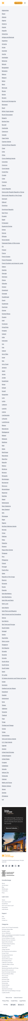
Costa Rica (5, 172)
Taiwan (4, 705)
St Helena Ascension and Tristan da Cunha (14, 678)
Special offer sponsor (7, 958)
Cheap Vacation (6, 949)
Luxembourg (5, 422)
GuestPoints (5, 903)
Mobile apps (5, 889)
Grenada (4, 293)
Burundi (4, 125)
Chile (3, 151)
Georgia (4, 273)
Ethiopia (4, 236)
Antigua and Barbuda (8, 37)
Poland (4, 563)
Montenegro (5, 479)
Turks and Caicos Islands (9, 739)
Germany (4, 277)
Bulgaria (4, 118)
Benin (3, 84)
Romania (4, 583)
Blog (3, 887)
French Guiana (6, 256)
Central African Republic (9, 145)
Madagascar (5, 432)
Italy (3, 361)
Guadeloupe (5, 297)
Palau (3, 540)
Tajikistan (4, 708)
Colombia (5, 162)
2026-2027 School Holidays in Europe (11, 990)
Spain (3, 671)
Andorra (4, 24)
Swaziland (5, 692)
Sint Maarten (5, 648)
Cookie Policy (14, 1000)
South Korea (5, 665)
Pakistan (4, 536)
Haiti (3, 320)
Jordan (4, 377)
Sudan (4, 681)
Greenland (5, 290)
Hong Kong (5, 327)
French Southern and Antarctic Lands (12, 263)
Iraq (3, 347)
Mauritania (5, 455)
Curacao (4, 182)
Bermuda (4, 88)
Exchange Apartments (7, 955)
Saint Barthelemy (7, 597)
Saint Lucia (5, 603)
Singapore (5, 644)
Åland (3, 14)
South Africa (5, 661)
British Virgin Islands (8, 111)
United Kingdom (6, 755)
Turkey (3, 732)
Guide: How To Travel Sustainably (10, 927)
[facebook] (3, 866)
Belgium (4, 77)
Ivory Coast (5, 364)
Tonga (3, 722)
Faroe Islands (5, 240)
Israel (3, 357)
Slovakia (4, 651)
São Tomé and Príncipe (8, 624)
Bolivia (4, 94)
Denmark (4, 199)
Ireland (4, 351)
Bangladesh (5, 67)
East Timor (5, 213)
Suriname (4, 685)
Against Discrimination (7, 942)
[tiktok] (9, 866)
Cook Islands (5, 168)
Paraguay (4, 553)
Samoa (4, 618)
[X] (15, 866)
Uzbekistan (5, 766)
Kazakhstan (5, 381)
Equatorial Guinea (7, 226)
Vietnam (4, 779)
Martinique (5, 452)
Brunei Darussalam (7, 114)
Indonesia (4, 340)
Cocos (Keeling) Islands (8, 158)
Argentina (4, 40)
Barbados (4, 71)
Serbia (4, 634)
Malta (3, 449)
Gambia (4, 270)
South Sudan (5, 668)
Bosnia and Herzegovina (9, 101)
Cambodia (5, 128)
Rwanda (4, 590)
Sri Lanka (4, 675)
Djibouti (4, 202)
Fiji (3, 246)
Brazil (3, 108)
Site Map (6, 1004)
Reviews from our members (8, 940)
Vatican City (5, 772)
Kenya (3, 384)
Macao (4, 425)
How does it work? (6, 901)
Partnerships (5, 983)
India (3, 337)
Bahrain (4, 64)
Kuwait (4, 391)
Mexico (4, 466)
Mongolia (4, 476)
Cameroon (5, 131)
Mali (3, 445)
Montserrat (5, 482)
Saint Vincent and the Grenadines (11, 614)
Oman (3, 533)
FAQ (3, 916)
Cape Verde (5, 138)
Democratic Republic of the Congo (12, 195)
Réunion (4, 580)
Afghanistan (5, 10)
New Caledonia (6, 506)
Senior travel (5, 987)
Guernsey (4, 307)
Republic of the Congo (8, 577)
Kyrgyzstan (5, 394)
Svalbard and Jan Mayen (9, 688)
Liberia (4, 412)
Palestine (4, 543)
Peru (3, 556)
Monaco (4, 472)
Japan (3, 371)
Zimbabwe (5, 796)
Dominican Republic (7, 209)
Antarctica (5, 34)
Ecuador (4, 216)
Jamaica (4, 367)
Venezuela (5, 776)
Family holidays (5, 985)
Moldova (4, 469)
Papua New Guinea (7, 550)
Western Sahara (6, 786)
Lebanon (4, 404)
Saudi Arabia (5, 628)
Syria (3, 702)
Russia (4, 587)
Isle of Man (5, 354)
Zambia (4, 792)
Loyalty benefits (6, 992)
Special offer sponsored (8, 970)
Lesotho (4, 408)
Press (3, 892)
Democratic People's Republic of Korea (13, 192)
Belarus (4, 74)
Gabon (4, 266)
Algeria (4, 20)
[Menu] (25, 3)
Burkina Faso (5, 121)
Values (3, 900)
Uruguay (4, 762)
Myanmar (4, 492)
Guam (3, 300)
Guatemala (5, 303)
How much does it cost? (8, 905)
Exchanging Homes (7, 960)
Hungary (4, 330)
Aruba (3, 47)
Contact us (4, 920)
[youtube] (18, 866)
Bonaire (4, 98)
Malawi (4, 435)
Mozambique (5, 489)
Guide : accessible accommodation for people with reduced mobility (13, 935)
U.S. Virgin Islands (7, 742)
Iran (3, 344)
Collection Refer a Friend (8, 964)
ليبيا (3, 799)
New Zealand (5, 509)
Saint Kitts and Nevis (8, 600)
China (3, 155)
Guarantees (5, 907)
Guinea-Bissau (6, 314)
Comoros (4, 165)
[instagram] (6, 866)
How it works (5, 975)
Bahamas (4, 61)
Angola (4, 27)
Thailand (4, 715)
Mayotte (4, 462)
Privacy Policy (5, 1000)
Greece (4, 287)
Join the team (5, 885)
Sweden (4, 695)
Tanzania (4, 712)
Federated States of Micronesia (11, 243)
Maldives (4, 442)
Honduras (5, 324)
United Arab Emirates (8, 752)
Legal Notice (22, 1000)
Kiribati (4, 388)
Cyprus (4, 185)
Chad (3, 148)
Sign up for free (18, 3)
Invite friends (5, 909)
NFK (3, 513)
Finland (4, 250)
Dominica (4, 205)
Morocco (4, 486)
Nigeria (4, 523)
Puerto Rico (5, 570)
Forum (3, 918)
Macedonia (5, 429)
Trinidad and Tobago (8, 725)
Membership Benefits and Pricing (10, 968)
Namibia (4, 496)
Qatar (3, 573)
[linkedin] (12, 866)
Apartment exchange (7, 988)
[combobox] (13, 1004)
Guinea (4, 310)
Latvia (3, 401)
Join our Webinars (6, 933)
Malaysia (4, 439)
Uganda (4, 745)
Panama (4, 546)
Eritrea (4, 229)
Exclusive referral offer (7, 929)
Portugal (4, 566)
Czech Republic (6, 188)
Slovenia (4, 655)
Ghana (4, 280)
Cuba (3, 178)
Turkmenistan (5, 735)
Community (5, 891)
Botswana (5, 104)
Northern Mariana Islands (9, 526)
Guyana (4, 317)
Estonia (4, 233)
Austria (4, 54)
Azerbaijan (5, 57)
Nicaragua (5, 516)
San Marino (5, 621)
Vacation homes (6, 957)
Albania (4, 17)
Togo (3, 718)
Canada (4, 135)
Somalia (4, 658)
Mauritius (4, 459)
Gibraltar (4, 283)
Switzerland (5, 698)
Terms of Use (9, 997)
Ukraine (4, 749)
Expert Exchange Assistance (9, 972)
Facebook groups (6, 945)
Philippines (5, 560)
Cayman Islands (6, 141)
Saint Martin (5, 607)
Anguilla (4, 30)
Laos (3, 398)
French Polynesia (7, 260)
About (3, 883)
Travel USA (4, 947)
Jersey (3, 374)
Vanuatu (4, 769)
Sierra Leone (5, 641)
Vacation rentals (6, 931)
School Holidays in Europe (8, 938)
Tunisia (4, 729)
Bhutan (4, 91)
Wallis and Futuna (7, 782)
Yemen (4, 789)
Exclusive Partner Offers (8, 973)
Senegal (4, 631)
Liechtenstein (5, 415)
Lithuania (4, 418)
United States (5, 759)
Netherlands (5, 503)
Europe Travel (5, 953)
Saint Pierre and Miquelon (9, 611)
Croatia (4, 175)
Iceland (4, 334)
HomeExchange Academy (8, 943)
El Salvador (5, 223)
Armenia (4, 44)
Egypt (3, 219)
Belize (3, 81)
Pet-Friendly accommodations (9, 951)
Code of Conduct (18, 997)
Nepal (3, 499)
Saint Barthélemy (7, 593)
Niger (3, 519)
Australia (4, 51)
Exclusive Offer (5, 979)
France (4, 253)
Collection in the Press (7, 962)
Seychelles (5, 638)
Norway (4, 529)
